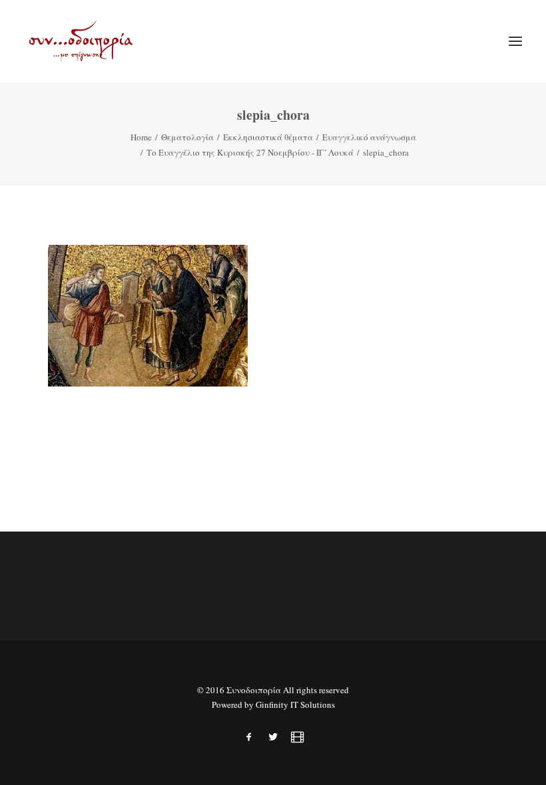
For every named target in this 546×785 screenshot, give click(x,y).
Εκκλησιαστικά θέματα (268, 137)
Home (141, 137)
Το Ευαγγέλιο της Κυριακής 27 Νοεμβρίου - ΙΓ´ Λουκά (250, 152)
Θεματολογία (187, 137)
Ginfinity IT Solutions (295, 704)
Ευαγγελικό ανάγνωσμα (369, 137)
